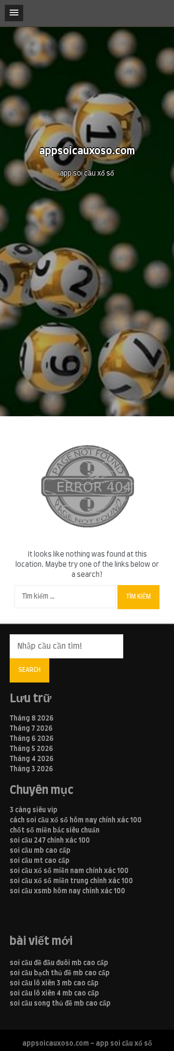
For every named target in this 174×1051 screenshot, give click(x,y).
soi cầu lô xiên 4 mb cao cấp (54, 993)
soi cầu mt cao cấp (40, 861)
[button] (14, 13)
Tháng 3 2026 (31, 769)
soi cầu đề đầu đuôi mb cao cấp (59, 963)
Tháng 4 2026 (32, 759)
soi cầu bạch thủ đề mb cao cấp (60, 973)
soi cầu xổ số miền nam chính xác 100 (69, 871)
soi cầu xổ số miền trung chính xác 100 (71, 881)
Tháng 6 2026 (32, 739)
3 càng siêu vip (34, 810)
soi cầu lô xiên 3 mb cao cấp (54, 983)
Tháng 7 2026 (31, 728)
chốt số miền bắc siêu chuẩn (55, 830)
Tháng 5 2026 (31, 749)
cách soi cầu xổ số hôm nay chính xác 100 (76, 820)
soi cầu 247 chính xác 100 (50, 840)
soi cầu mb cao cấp (40, 850)
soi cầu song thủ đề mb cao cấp (60, 1003)
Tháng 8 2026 (32, 718)
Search (29, 670)
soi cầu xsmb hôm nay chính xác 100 (67, 891)
